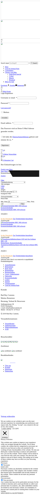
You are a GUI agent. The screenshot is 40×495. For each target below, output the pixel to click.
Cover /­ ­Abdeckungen (12, 274)
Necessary (6, 465)
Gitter (3, 186)
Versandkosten (9, 324)
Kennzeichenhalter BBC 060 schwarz (13, 226)
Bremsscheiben (10, 272)
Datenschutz (9, 371)
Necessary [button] (4, 463)
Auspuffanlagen (10, 265)
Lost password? (6, 108)
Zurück (3, 176)
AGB (7, 329)
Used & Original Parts (12, 69)
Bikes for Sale (9, 82)
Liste (2, 188)
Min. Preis (4, 202)
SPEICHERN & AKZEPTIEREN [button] (12, 493)
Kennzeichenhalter (7, 208)
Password (5, 103)
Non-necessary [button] (5, 478)
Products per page (6, 191)
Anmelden (5, 118)
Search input (5, 63)
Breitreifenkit (9, 270)
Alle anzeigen (5, 184)
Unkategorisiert (10, 283)
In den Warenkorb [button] (7, 219)
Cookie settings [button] (6, 428)
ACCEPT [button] (15, 428)
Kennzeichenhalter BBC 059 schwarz (13, 209)
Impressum (8, 369)
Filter (2, 180)
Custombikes (9, 70)
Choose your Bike (11, 72)
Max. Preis (30, 202)
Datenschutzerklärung (21, 137)
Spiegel (7, 282)
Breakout (12, 80)
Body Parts (8, 268)
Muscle (11, 78)
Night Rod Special (15, 74)
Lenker (7, 280)
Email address (7, 123)
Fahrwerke (8, 276)
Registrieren (5, 145)
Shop (6, 67)
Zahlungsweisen (10, 325)
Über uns (8, 365)
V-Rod (11, 76)
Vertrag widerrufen (8, 416)
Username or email (9, 98)
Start (2, 171)
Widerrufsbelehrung (11, 327)
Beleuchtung (5, 243)
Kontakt (7, 367)
